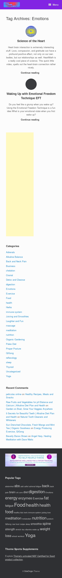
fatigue (9, 506)
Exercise (10, 293)
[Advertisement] (20, 184)
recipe (22, 524)
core (21, 492)
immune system (14, 311)
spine (47, 523)
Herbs (9, 307)
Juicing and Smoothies (17, 316)
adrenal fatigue (35, 486)
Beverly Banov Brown (17, 436)
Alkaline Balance (14, 256)
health (9, 302)
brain (12, 492)
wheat (14, 536)
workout (21, 536)
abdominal (9, 486)
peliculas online (13, 394)
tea (23, 529)
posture (50, 518)
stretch (18, 529)
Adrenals (10, 252)
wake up (35, 529)
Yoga (8, 376)
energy (11, 498)
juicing (44, 512)
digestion (10, 284)
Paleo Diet (11, 344)
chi (17, 492)
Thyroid (9, 367)
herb (26, 512)
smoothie (36, 524)
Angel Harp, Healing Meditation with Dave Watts (28, 437)
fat (46, 498)
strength (10, 529)
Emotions (11, 288)
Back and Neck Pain (16, 261)
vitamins (28, 529)
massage (10, 325)
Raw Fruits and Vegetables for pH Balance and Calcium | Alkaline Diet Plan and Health (29, 403)
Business (10, 266)
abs (17, 485)
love (49, 512)
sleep (8, 362)
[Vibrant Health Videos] (11, 4)
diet (25, 492)
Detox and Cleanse (15, 279)
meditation (11, 330)
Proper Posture (13, 348)
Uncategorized (13, 371)
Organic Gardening (15, 339)
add (22, 486)
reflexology (11, 357)
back (45, 485)
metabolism (26, 518)
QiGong (10, 353)
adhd (26, 486)
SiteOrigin (28, 571)
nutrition (10, 334)
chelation (10, 270)
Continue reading (30, 72)
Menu (56, 4)
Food (8, 298)
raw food (15, 524)
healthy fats (18, 512)
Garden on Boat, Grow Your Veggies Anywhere (29, 408)
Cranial (9, 275)
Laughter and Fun (14, 321)
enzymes (25, 497)
